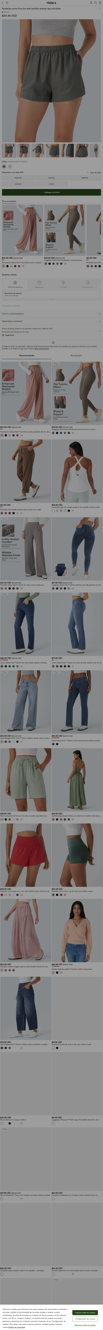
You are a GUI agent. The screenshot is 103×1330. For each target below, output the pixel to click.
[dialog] (51, 665)
